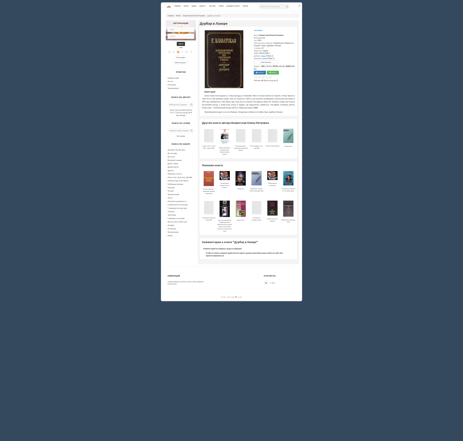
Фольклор (172, 228)
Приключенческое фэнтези (238, 330)
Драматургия (173, 167)
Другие (171, 170)
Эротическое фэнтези (236, 427)
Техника (171, 211)
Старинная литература (177, 208)
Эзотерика (258, 30)
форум (176, 282)
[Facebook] (191, 52)
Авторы (212, 6)
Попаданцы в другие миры (238, 319)
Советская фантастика (236, 357)
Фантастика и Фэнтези (177, 222)
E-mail (272, 283)
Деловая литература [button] (208, 12)
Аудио (194, 6)
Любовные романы (175, 184)
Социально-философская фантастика (243, 368)
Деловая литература (235, 12)
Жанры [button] (202, 6)
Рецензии (172, 85)
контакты (183, 282)
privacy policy (172, 284)
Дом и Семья (173, 163)
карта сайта (192, 282)
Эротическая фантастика (237, 422)
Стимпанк (231, 373)
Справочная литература (178, 205)
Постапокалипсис (234, 325)
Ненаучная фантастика (236, 303)
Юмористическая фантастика (239, 433)
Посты (170, 81)
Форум (245, 6)
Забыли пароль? (180, 63)
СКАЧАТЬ (260, 73)
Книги (186, 6)
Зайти (180, 44)
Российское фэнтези (235, 341)
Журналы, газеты (175, 174)
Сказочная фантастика (236, 346)
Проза (170, 198)
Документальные (175, 160)
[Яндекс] (182, 52)
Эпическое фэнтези (235, 416)
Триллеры (172, 215)
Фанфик (171, 225)
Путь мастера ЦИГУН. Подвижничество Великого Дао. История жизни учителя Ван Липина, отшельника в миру (224, 225)
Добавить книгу (233, 6)
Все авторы (180, 115)
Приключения (173, 194)
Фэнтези (230, 400)
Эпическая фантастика (236, 411)
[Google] (187, 52)
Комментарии (173, 78)
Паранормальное (234, 309)
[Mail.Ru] (174, 52)
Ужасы (229, 389)
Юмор (170, 235)
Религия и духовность (177, 201)
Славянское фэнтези (235, 352)
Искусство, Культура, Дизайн (180, 177)
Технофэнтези (233, 384)
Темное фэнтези (233, 379)
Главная (177, 6)
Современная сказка (235, 363)
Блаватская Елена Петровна (194, 15)
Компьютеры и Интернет (178, 181)
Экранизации (173, 88)
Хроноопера (231, 406)
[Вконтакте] (169, 52)
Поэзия (171, 191)
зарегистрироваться (215, 255)
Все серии (181, 136)
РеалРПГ (230, 336)
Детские (171, 157)
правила (200, 282)
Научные (171, 187)
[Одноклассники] (178, 52)
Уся (228, 395)
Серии (221, 6)
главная (170, 282)
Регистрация (180, 57)
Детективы (172, 153)
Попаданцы (231, 314)
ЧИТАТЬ (273, 73)
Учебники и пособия (176, 218)
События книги (266, 62)
